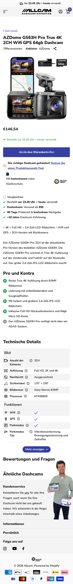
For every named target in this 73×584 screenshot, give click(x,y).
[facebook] (23, 548)
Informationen (13, 524)
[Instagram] (5, 548)
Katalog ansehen (5, 11)
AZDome (44, 48)
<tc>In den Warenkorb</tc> (37, 152)
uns (27, 493)
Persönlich (11, 533)
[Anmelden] (60, 11)
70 (12, 48)
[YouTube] (14, 548)
